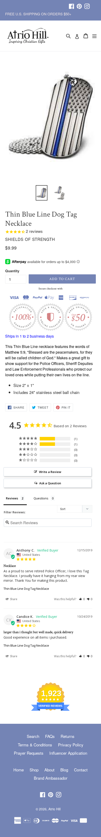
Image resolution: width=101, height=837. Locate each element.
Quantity (12, 270)
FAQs (50, 736)
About (49, 770)
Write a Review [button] (50, 472)
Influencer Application (68, 753)
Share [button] (13, 599)
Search (33, 736)
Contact (81, 770)
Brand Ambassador (50, 778)
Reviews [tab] (12, 498)
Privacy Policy (70, 745)
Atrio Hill (54, 809)
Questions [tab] (41, 498)
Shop (34, 770)
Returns (67, 736)
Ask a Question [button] (50, 483)
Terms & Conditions (35, 745)
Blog (64, 770)
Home (18, 770)
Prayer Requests (28, 753)
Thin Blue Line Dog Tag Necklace (26, 588)
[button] (82, 599)
